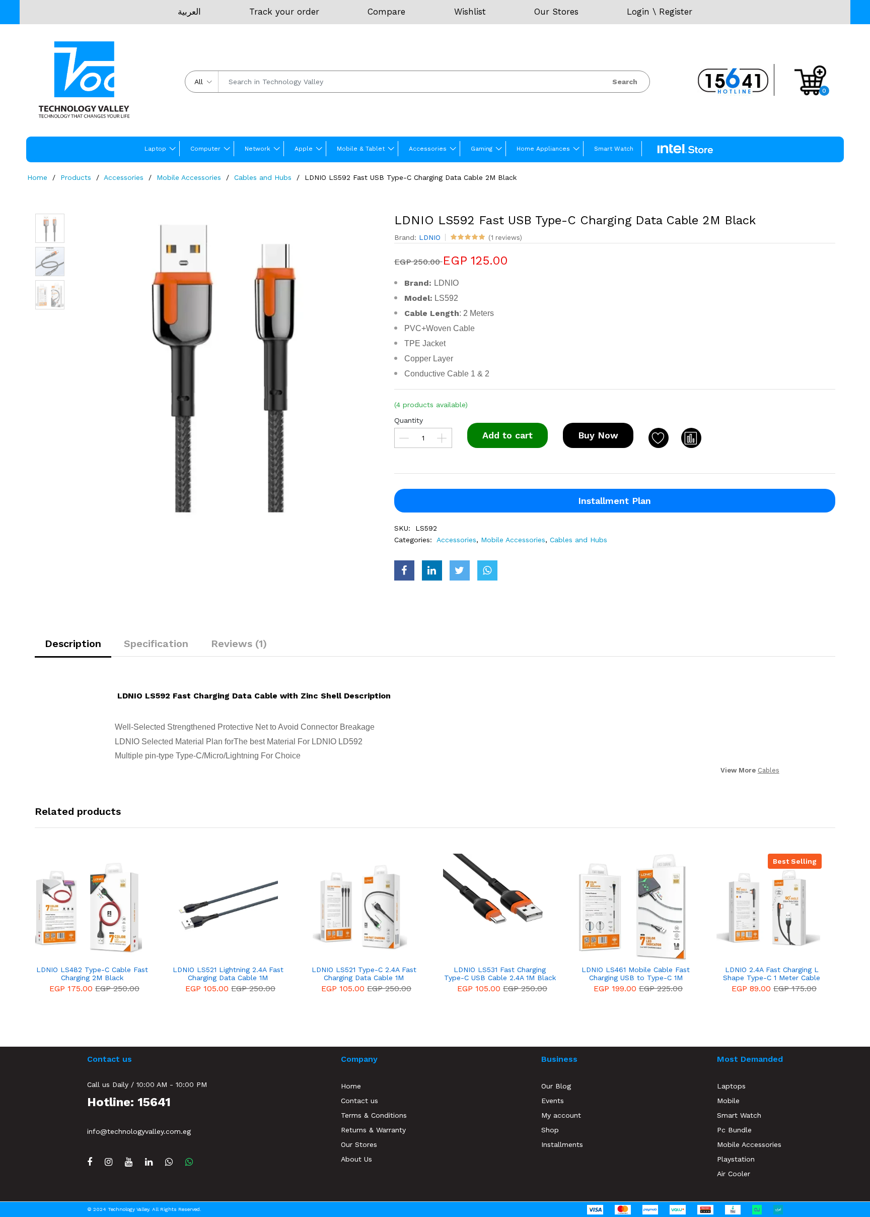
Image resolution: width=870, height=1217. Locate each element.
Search (624, 82)
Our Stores (556, 12)
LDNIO (430, 237)
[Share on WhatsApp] (487, 570)
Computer (205, 148)
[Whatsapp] (189, 1162)
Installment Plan (614, 500)
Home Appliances (543, 148)
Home (37, 177)
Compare (386, 12)
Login (638, 12)
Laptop (155, 148)
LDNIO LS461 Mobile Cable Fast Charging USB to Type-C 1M (636, 974)
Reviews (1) (239, 643)
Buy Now (598, 435)
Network (257, 148)
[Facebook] (89, 1162)
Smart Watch (613, 148)
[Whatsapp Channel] (169, 1162)
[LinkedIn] (149, 1162)
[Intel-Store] (685, 149)
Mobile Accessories (189, 177)
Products (75, 177)
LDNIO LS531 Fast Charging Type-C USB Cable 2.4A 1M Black (500, 974)
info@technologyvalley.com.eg (139, 1131)
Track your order (284, 12)
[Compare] (691, 438)
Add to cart (507, 435)
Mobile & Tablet (361, 148)
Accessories (428, 148)
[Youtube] (128, 1162)
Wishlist (470, 12)
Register (675, 12)
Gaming (481, 148)
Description (73, 643)
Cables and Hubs (263, 177)
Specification (156, 643)
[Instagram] (108, 1162)
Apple (304, 148)
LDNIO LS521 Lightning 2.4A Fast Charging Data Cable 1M (228, 974)
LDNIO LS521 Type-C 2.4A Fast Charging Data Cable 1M (364, 974)
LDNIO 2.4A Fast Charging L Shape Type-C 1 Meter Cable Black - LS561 (771, 974)
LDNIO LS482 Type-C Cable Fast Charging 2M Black (92, 974)
